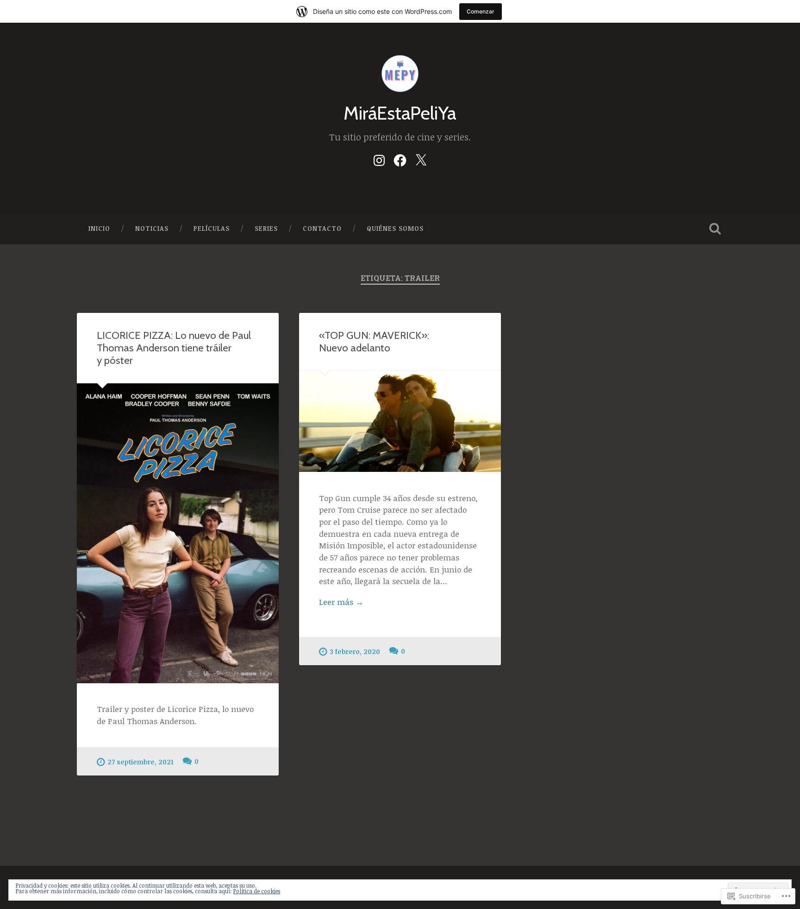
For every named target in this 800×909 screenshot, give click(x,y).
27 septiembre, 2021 (140, 761)
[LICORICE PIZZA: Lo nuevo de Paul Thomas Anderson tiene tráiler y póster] (178, 533)
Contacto (322, 228)
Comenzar (480, 11)
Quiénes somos (395, 228)
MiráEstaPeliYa (400, 113)
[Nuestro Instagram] (379, 158)
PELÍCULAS (212, 228)
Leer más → (341, 602)
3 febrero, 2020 (355, 651)
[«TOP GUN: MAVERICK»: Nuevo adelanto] (400, 421)
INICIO (99, 228)
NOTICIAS (152, 228)
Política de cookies (256, 891)
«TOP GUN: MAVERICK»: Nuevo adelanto (374, 341)
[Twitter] (420, 158)
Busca (715, 228)
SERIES (266, 228)
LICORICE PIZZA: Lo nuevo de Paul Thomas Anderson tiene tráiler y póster (174, 348)
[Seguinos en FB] (400, 158)
